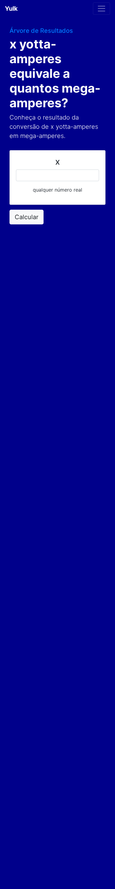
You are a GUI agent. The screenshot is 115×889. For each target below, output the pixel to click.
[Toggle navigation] (101, 8)
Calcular (26, 217)
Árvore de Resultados (41, 30)
